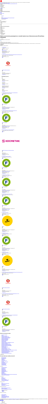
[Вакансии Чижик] (24, 221)
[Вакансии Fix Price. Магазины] (24, 99)
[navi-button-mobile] (1, 14)
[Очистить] (1, 23)
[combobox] (3, 21)
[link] (1, 10)
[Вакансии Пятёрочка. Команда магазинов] (24, 64)
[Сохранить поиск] (1, 24)
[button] (1, 12)
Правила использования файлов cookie (12, 3)
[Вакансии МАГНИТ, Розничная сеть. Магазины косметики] (24, 141)
